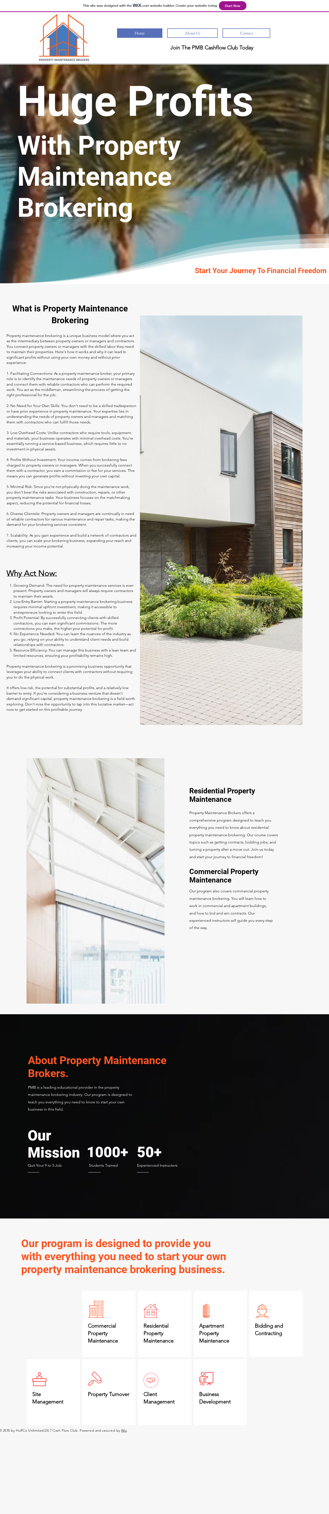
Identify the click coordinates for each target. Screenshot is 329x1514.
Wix (124, 1430)
